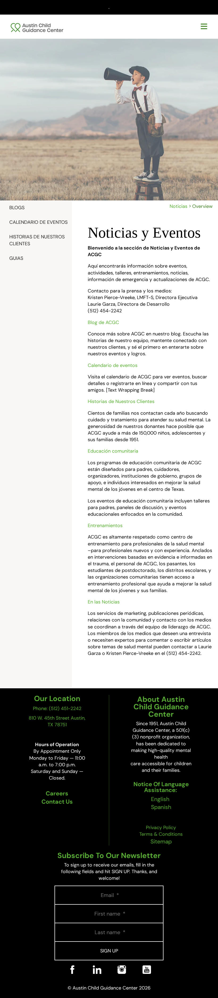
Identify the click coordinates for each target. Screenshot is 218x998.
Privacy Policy (161, 827)
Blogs (16, 207)
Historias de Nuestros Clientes (37, 240)
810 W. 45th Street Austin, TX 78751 (57, 721)
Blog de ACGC (103, 322)
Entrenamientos (105, 525)
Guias (16, 258)
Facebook (72, 977)
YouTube (146, 977)
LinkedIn (96, 977)
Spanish (161, 807)
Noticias (178, 206)
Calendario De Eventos (38, 222)
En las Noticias (104, 602)
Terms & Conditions (161, 834)
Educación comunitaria (113, 451)
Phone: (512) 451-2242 (57, 708)
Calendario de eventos (112, 365)
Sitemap (161, 841)
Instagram (121, 977)
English (160, 799)
